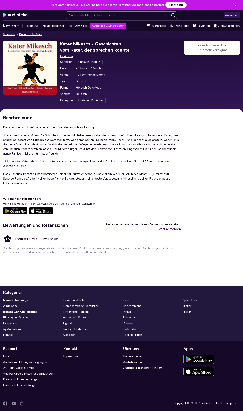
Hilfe (6, 356)
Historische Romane (76, 312)
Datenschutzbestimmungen (21, 379)
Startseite (9, 34)
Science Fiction (132, 335)
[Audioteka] (15, 15)
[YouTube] (13, 403)
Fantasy (8, 335)
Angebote (10, 306)
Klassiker (69, 335)
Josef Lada (66, 56)
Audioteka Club (133, 362)
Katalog (9, 26)
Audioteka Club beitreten (108, 25)
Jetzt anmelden (169, 229)
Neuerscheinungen (16, 300)
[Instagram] (22, 403)
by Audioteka (12, 329)
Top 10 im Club (77, 26)
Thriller (186, 306)
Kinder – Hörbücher (30, 34)
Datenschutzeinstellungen (20, 385)
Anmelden (231, 15)
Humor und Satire (74, 317)
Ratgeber (129, 317)
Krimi (126, 300)
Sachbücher (130, 329)
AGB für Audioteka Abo (19, 368)
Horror (186, 312)
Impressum (70, 356)
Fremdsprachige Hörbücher (80, 306)
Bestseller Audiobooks (20, 312)
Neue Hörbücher (53, 26)
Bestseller (32, 26)
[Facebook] (5, 403)
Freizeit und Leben (75, 300)
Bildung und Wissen (16, 317)
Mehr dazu (176, 5)
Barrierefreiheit (133, 356)
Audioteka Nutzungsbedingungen (25, 362)
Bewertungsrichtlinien (48, 252)
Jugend (67, 323)
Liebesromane (132, 306)
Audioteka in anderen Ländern (143, 368)
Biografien (10, 323)
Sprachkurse (190, 300)
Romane (128, 323)
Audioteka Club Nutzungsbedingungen (28, 374)
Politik (127, 312)
